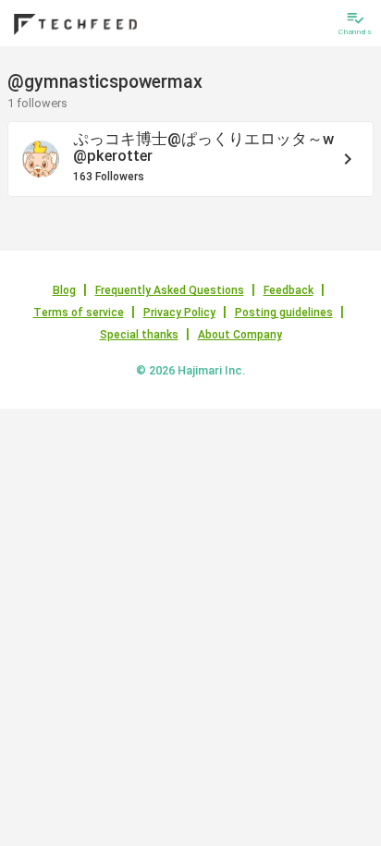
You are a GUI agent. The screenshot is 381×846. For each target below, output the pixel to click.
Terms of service (78, 312)
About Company (240, 334)
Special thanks (139, 334)
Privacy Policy (179, 312)
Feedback (288, 290)
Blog (64, 290)
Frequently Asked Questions (169, 290)
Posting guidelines (284, 312)
